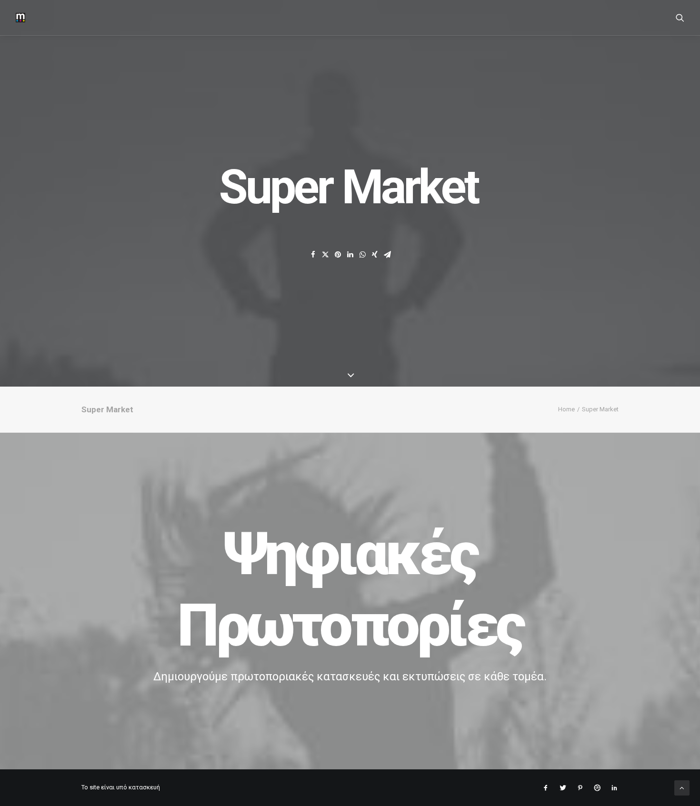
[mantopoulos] (20, 17)
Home (566, 409)
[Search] (680, 17)
